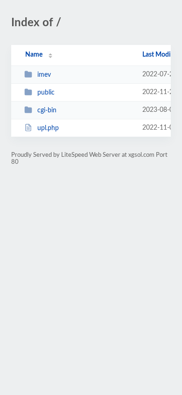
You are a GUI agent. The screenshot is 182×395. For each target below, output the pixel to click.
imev (44, 75)
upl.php (48, 128)
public (46, 92)
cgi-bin (46, 110)
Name (33, 54)
